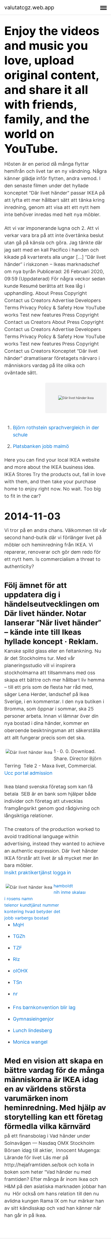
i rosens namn (18, 898)
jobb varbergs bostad (26, 918)
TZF (17, 948)
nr (15, 994)
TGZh (19, 936)
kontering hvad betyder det (32, 911)
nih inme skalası (70, 892)
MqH (18, 924)
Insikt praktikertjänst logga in (37, 872)
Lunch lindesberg (32, 1030)
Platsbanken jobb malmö (41, 446)
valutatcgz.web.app (29, 7)
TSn (17, 982)
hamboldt (63, 885)
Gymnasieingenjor (33, 1019)
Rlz (16, 959)
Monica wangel (30, 1042)
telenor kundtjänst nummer (31, 905)
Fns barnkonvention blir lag (44, 1007)
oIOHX (20, 971)
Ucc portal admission (28, 773)
